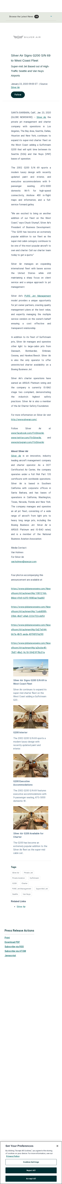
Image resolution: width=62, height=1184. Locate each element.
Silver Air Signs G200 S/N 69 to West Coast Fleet (30, 682)
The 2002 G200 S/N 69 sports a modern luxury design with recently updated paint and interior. (29, 743)
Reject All (31, 1170)
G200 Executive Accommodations (23, 783)
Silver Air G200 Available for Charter (28, 835)
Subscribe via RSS (14, 946)
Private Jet (28, 873)
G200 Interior (20, 732)
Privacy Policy (12, 1156)
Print (7, 937)
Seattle (15, 894)
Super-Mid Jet (42, 889)
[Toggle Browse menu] (51, 16)
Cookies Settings (31, 1162)
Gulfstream (34, 878)
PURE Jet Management (21, 889)
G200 (14, 883)
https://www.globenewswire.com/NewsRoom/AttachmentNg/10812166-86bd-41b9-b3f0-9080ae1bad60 (31, 593)
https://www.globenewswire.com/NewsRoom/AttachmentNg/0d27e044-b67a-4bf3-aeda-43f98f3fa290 (31, 630)
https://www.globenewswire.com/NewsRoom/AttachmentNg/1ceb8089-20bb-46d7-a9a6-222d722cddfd (31, 611)
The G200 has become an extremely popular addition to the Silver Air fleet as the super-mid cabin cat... (30, 847)
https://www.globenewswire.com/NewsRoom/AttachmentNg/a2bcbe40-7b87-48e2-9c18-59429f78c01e (31, 648)
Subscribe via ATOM (15, 951)
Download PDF (12, 942)
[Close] (57, 1146)
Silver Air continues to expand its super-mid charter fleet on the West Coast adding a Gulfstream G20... (30, 694)
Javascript (10, 955)
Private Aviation (18, 878)
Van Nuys (27, 894)
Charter (24, 883)
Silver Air (15, 87)
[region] (31, 1162)
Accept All (31, 1179)
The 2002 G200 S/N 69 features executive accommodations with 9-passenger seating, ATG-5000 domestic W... (29, 795)
